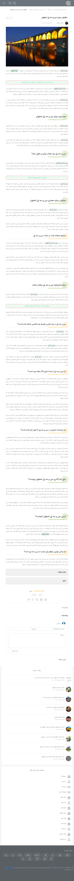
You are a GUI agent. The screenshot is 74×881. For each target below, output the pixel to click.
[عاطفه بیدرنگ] (66, 23)
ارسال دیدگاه (15, 651)
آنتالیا (37, 859)
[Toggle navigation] (3, 3)
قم (51, 859)
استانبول (37, 855)
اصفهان (28, 855)
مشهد (67, 855)
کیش (45, 855)
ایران (29, 859)
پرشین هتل (9, 867)
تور (23, 859)
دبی (53, 855)
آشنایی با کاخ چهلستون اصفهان (37, 177)
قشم (44, 859)
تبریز (6, 855)
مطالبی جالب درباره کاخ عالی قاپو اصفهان (37, 306)
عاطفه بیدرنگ (60, 23)
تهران (59, 855)
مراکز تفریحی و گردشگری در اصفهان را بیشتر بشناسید (37, 82)
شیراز (19, 855)
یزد (13, 855)
